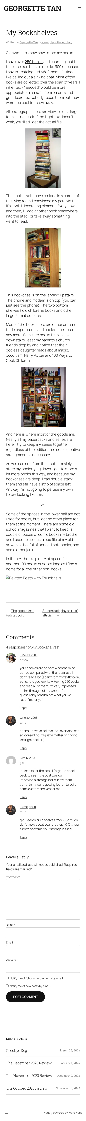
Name (10, 925)
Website (11, 960)
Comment (13, 877)
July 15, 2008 (28, 758)
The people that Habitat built (20, 613)
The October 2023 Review (27, 1088)
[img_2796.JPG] (43, 425)
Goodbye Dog (16, 1050)
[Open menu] (79, 8)
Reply (23, 708)
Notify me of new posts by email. (30, 986)
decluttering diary (61, 42)
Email (10, 942)
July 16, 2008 (28, 807)
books (45, 42)
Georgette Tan (32, 8)
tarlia (23, 722)
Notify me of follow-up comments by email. (36, 978)
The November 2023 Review (29, 1075)
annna (24, 660)
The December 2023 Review (28, 1063)
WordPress (75, 1112)
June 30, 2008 (28, 655)
